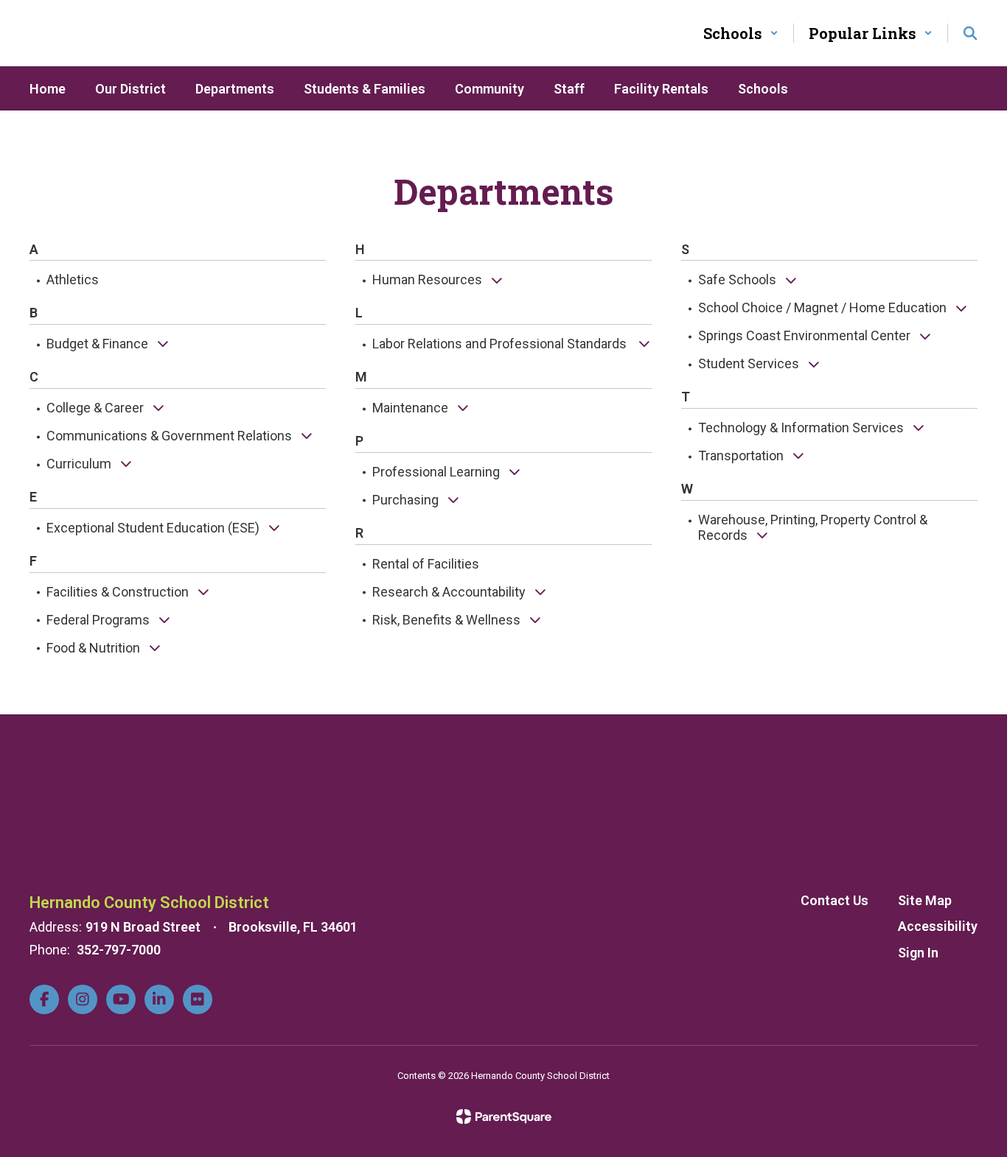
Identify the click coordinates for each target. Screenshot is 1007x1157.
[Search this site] (970, 33)
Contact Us (834, 900)
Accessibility (938, 926)
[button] (740, 33)
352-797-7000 (119, 949)
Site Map (925, 900)
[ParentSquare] (504, 1116)
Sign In (918, 952)
